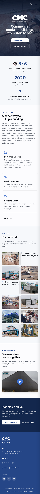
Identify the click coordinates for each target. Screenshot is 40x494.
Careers (14, 491)
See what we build (20, 46)
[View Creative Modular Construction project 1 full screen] (10, 258)
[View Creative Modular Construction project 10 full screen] (29, 316)
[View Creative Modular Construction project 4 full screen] (29, 273)
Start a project (10, 422)
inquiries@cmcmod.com (11, 468)
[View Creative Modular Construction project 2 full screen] (29, 258)
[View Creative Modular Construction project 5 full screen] (10, 287)
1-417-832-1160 (28, 422)
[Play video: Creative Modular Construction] (20, 381)
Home (9, 491)
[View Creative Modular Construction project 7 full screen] (10, 302)
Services (20, 491)
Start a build (18, 40)
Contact (30, 491)
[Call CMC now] (31, 4)
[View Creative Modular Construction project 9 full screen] (10, 316)
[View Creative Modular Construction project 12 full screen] (29, 330)
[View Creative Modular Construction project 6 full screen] (29, 287)
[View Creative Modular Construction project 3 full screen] (10, 273)
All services (8, 218)
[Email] (14, 479)
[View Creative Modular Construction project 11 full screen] (10, 330)
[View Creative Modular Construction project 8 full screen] (29, 302)
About (25, 491)
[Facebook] (9, 479)
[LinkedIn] (4, 479)
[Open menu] (36, 4)
